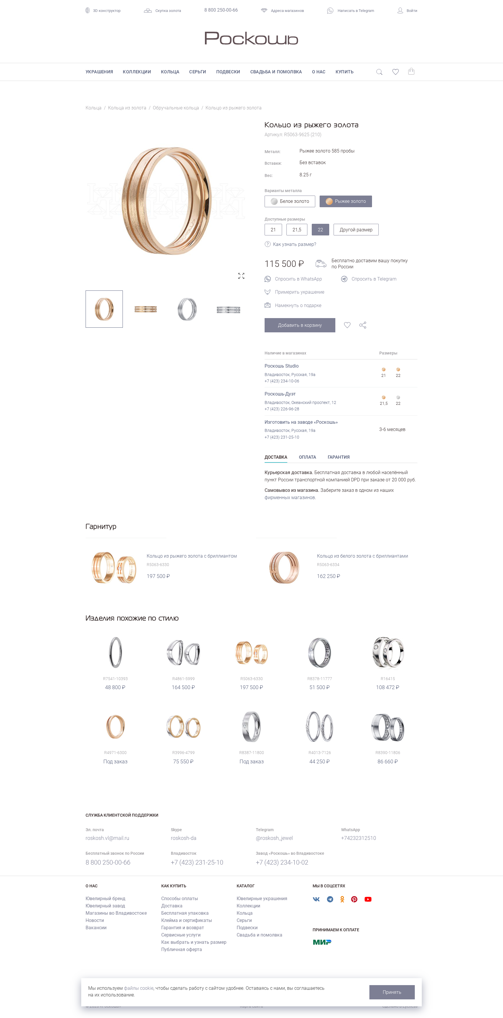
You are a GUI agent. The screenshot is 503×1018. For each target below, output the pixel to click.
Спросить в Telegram (374, 279)
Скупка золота (168, 10)
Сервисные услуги (181, 935)
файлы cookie (138, 988)
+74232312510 (358, 838)
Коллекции (137, 72)
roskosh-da (183, 838)
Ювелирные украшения (262, 898)
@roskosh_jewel (274, 838)
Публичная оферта (181, 949)
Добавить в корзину (300, 325)
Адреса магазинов (287, 10)
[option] (166, 201)
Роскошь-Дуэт (280, 394)
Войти (412, 10)
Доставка (172, 906)
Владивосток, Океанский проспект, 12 (300, 402)
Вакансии (96, 927)
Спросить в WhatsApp (298, 279)
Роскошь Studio (282, 366)
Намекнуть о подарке (298, 305)
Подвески (228, 72)
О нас (319, 72)
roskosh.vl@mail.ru (107, 838)
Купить (344, 72)
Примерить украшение (299, 292)
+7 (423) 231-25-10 (282, 437)
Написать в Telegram (355, 10)
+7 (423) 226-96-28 (282, 409)
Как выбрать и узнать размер (193, 942)
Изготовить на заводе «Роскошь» (301, 422)
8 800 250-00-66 (221, 10)
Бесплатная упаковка (185, 913)
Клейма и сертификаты (186, 920)
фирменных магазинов (290, 497)
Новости (95, 920)
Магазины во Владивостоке (116, 913)
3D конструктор (107, 10)
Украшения (99, 72)
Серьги (197, 72)
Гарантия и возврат (182, 927)
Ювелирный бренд (105, 898)
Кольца (170, 72)
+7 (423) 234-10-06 (282, 381)
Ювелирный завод (105, 906)
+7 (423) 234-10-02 (282, 862)
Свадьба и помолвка (276, 72)
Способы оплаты (179, 898)
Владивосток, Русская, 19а (290, 374)
